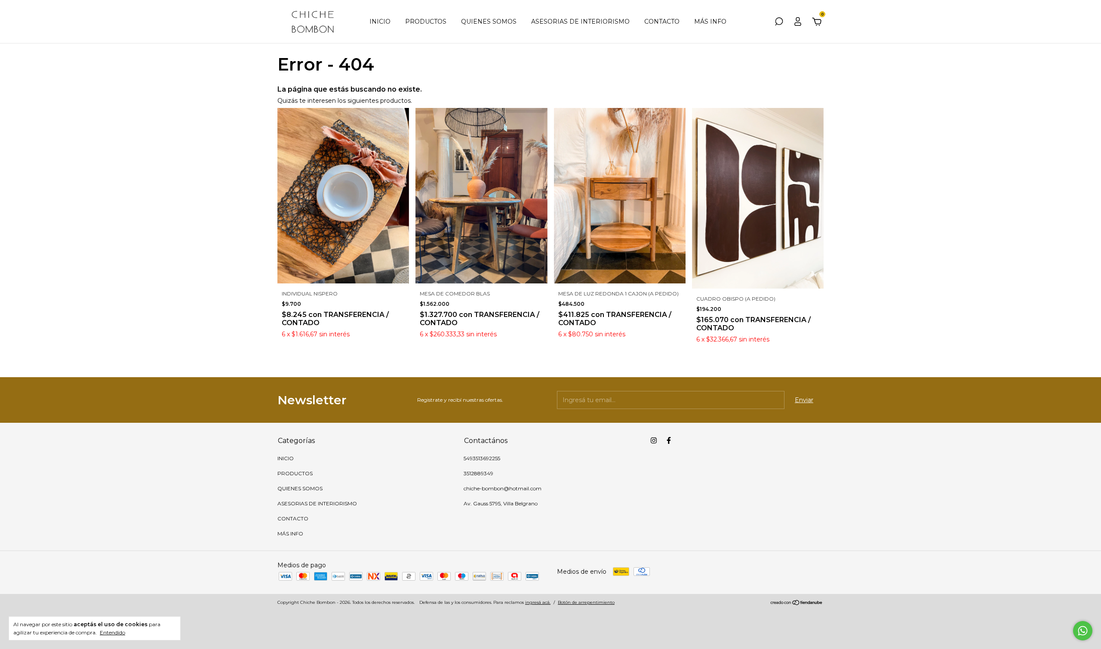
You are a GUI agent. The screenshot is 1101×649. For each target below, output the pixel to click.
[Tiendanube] (797, 603)
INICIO (380, 21)
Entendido (112, 632)
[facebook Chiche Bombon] (668, 440)
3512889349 (478, 473)
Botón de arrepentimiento (586, 602)
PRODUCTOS (425, 21)
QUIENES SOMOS (489, 21)
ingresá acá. (537, 602)
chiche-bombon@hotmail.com (502, 488)
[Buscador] (778, 23)
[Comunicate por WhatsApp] (1082, 630)
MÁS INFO (710, 21)
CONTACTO (662, 21)
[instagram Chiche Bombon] (653, 440)
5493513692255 (482, 458)
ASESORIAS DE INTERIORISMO (580, 21)
